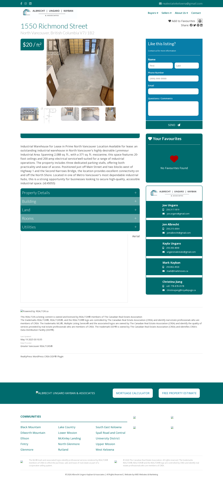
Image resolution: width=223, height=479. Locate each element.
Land (26, 209)
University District (108, 438)
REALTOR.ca (31, 316)
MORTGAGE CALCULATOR (132, 393)
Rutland (63, 449)
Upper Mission (105, 444)
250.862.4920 (172, 266)
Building (29, 201)
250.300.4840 (172, 247)
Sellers (166, 13)
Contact (196, 13)
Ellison (24, 438)
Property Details (36, 192)
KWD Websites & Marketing (146, 474)
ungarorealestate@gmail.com (181, 251)
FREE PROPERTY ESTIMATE (179, 393)
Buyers (152, 13)
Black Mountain (30, 427)
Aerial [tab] (136, 236)
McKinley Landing (69, 438)
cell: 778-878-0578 (175, 286)
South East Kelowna (109, 427)
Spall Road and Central (110, 433)
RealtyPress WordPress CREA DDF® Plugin (41, 356)
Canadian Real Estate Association (125, 316)
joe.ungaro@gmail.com (177, 213)
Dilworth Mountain (32, 433)
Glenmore (26, 449)
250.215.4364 (172, 228)
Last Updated (25, 336)
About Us (180, 13)
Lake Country (66, 427)
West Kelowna (105, 449)
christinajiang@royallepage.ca (181, 290)
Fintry (24, 444)
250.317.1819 (172, 209)
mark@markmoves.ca (177, 271)
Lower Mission (67, 433)
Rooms (28, 218)
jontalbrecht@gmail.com (178, 232)
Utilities (29, 226)
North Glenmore (69, 444)
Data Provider (26, 343)
